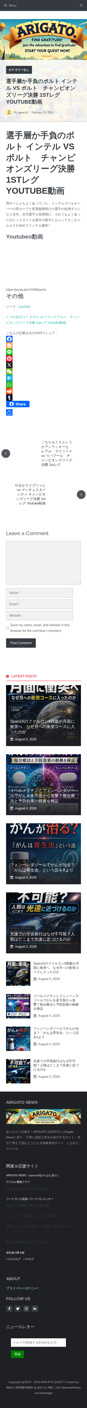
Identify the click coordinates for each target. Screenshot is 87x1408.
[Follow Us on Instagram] (26, 1308)
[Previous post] (6, 453)
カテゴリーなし (19, 69)
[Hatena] (43, 378)
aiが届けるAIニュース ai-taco (27, 1188)
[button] (81, 5)
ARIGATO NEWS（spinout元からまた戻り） (33, 1175)
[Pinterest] (43, 358)
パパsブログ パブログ (20, 1259)
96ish (9, 1387)
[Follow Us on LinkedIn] (35, 1308)
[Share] (43, 412)
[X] (43, 365)
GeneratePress (71, 1387)
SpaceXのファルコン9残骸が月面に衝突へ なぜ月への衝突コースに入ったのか (42, 726)
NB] (50, 1387)
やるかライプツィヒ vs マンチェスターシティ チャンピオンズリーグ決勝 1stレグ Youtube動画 (30, 494)
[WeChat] (43, 371)
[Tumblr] (43, 397)
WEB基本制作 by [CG (29, 1387)
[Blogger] (43, 345)
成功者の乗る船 (15, 1252)
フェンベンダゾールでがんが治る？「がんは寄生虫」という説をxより (56, 1033)
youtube (25, 306)
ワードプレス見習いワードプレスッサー (29, 1198)
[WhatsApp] (43, 384)
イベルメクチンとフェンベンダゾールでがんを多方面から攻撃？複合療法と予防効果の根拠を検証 (42, 795)
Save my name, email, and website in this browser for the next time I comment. (40, 627)
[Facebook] (43, 339)
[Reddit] (43, 391)
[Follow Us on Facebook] (9, 1308)
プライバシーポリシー (22, 1288)
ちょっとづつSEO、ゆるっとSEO (30, 1216)
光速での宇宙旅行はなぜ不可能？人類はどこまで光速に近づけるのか (56, 1065)
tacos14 (23, 112)
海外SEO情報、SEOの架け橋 (27, 1205)
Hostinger (46, 1393)
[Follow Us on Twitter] (18, 1308)
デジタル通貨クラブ (18, 1181)
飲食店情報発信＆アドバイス (27, 1242)
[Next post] (81, 494)
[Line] (43, 352)
